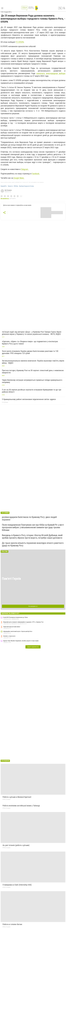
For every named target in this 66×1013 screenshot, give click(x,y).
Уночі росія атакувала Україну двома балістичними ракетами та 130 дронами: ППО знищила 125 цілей (30, 352)
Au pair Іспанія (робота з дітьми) (16, 845)
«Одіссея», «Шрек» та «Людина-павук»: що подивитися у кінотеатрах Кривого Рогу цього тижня (30, 342)
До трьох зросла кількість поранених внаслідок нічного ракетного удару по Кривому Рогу (33, 544)
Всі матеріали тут (33, 606)
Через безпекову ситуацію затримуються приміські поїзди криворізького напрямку (32, 381)
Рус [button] (60, 8)
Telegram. (25, 169)
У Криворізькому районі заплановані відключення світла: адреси (29, 399)
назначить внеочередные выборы (50, 73)
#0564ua (16, 186)
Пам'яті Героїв (11, 579)
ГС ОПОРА (20, 42)
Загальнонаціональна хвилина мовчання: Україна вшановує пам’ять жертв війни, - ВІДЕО (33, 362)
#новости (10, 186)
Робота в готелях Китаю (12, 924)
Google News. (18, 178)
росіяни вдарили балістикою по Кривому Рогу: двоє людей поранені (29, 518)
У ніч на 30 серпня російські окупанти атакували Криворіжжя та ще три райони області (31, 391)
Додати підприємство (33, 647)
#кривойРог (4, 186)
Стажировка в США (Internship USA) (17, 885)
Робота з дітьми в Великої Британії (17, 797)
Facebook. (36, 174)
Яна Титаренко (8, 190)
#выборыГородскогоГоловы (26, 186)
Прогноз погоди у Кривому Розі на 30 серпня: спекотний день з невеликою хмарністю (33, 371)
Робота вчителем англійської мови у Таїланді (21, 806)
